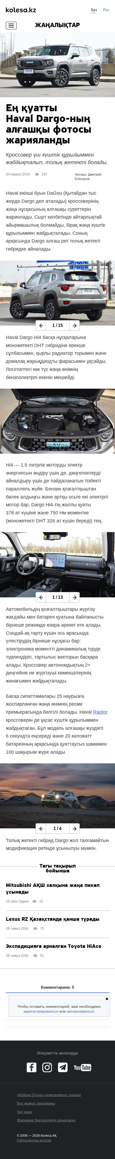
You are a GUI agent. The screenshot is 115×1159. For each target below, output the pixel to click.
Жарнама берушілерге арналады (46, 1120)
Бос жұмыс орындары (36, 1103)
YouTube (82, 1067)
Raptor (100, 712)
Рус (106, 10)
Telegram (63, 1067)
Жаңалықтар (57, 25)
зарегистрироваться (40, 1011)
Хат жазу (24, 1112)
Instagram (47, 1067)
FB (31, 1067)
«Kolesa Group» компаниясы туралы (49, 1095)
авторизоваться (80, 1011)
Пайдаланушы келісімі (34, 1140)
